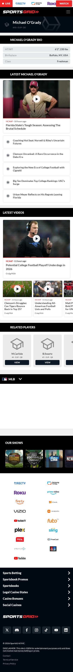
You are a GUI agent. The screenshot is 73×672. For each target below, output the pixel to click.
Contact (6, 656)
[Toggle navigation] (68, 11)
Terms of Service (10, 659)
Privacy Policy (9, 663)
